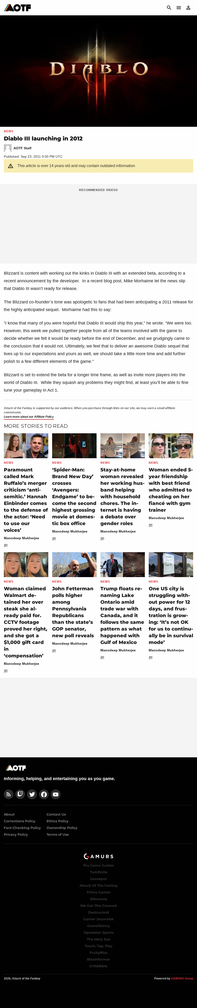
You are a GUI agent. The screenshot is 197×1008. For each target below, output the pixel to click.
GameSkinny (98, 926)
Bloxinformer (98, 959)
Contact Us (56, 814)
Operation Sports (99, 932)
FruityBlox (99, 952)
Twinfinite (98, 872)
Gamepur (98, 879)
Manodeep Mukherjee (21, 538)
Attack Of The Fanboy (99, 885)
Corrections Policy (19, 821)
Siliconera (98, 899)
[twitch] (20, 794)
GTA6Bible (98, 966)
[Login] (188, 7)
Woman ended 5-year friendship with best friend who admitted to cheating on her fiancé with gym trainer (171, 490)
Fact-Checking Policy (22, 828)
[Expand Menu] (179, 7)
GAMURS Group (182, 978)
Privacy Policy (16, 834)
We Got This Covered (98, 906)
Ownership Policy (62, 828)
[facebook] (44, 794)
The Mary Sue (99, 939)
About (9, 814)
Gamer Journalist (98, 919)
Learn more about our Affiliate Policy (29, 416)
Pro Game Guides (98, 865)
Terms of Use (58, 834)
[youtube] (56, 794)
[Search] (169, 7)
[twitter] (32, 794)
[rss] (8, 794)
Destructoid (98, 912)
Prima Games (99, 892)
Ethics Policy (57, 821)
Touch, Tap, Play (98, 946)
